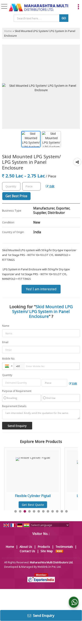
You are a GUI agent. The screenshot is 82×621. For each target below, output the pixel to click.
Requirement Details (14, 406)
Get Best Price (16, 196)
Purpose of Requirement (16, 391)
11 (62, 511)
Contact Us (27, 551)
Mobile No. (8, 358)
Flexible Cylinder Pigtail (33, 496)
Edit (51, 186)
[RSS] (59, 551)
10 (57, 511)
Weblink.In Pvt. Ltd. (49, 567)
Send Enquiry (43, 615)
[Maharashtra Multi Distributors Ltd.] (38, 8)
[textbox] (37, 18)
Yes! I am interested (41, 289)
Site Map (47, 551)
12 (66, 511)
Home (8, 31)
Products (44, 547)
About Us (26, 547)
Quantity (7, 375)
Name (5, 326)
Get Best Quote (33, 505)
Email (5, 342)
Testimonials (64, 547)
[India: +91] (8, 366)
